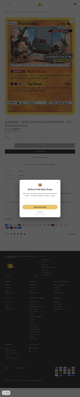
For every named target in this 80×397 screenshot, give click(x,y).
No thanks (40, 211)
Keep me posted (40, 207)
